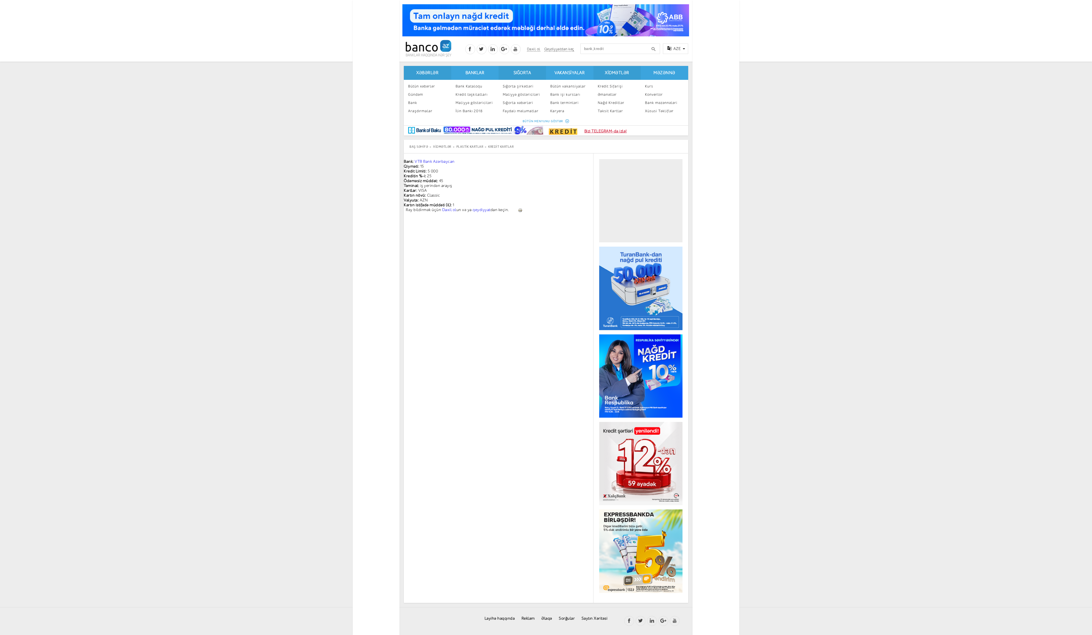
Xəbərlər (427, 72)
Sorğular (567, 618)
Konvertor (654, 94)
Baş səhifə (419, 147)
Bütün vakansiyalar (568, 86)
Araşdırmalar (420, 111)
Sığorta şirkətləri (518, 86)
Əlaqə (546, 618)
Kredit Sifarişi (610, 86)
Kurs (649, 86)
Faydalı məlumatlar (521, 111)
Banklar (475, 72)
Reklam (528, 618)
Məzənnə (664, 72)
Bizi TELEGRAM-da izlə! (605, 131)
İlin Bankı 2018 (469, 111)
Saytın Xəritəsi (595, 618)
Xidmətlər (617, 72)
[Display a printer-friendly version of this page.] (520, 209)
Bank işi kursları (565, 94)
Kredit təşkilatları (471, 94)
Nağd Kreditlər (611, 103)
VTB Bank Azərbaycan (435, 161)
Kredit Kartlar (501, 147)
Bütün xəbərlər (421, 86)
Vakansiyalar (570, 72)
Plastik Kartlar (469, 147)
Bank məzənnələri (661, 103)
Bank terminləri (564, 103)
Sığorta (522, 72)
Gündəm (415, 94)
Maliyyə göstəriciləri (474, 103)
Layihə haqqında (500, 618)
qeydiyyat (482, 209)
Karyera (557, 111)
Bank (412, 103)
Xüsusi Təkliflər (659, 111)
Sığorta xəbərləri (518, 103)
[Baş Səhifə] (428, 48)
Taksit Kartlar (610, 111)
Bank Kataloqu (469, 86)
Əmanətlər (607, 94)
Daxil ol (449, 209)
